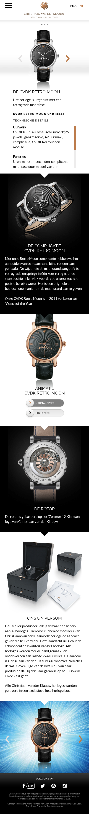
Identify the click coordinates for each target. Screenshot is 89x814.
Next (68, 59)
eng (73, 6)
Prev (21, 59)
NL (82, 6)
